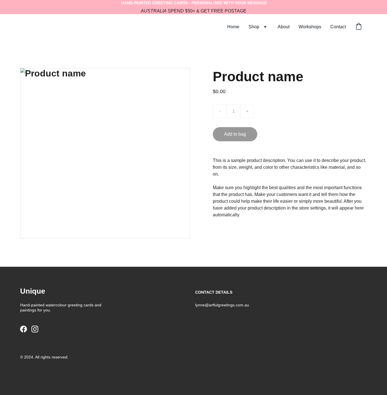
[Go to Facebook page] (23, 329)
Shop (253, 26)
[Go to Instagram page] (34, 329)
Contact (338, 26)
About (284, 26)
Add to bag (235, 134)
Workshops (310, 26)
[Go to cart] (358, 27)
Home (233, 26)
